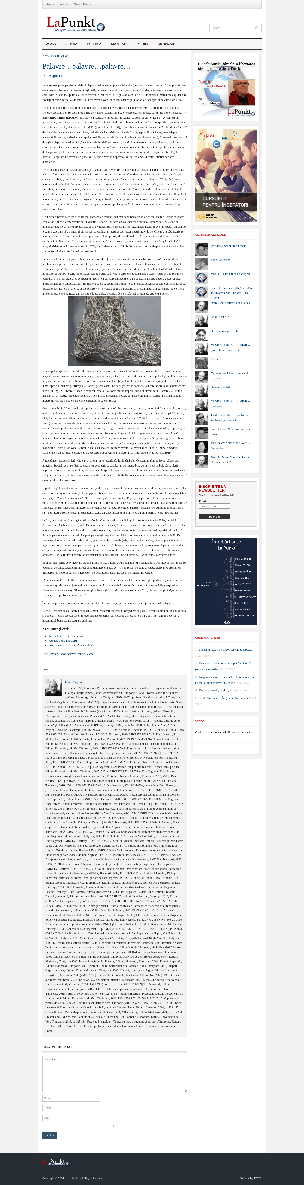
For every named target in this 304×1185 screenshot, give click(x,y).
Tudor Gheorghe (220, 259)
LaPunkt (73, 1178)
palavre (71, 653)
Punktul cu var (59, 55)
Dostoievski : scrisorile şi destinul (230, 302)
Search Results (82, 4)
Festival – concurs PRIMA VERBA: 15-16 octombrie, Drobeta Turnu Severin (232, 293)
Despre (50, 4)
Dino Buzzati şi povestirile (226, 331)
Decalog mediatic (221, 387)
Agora (141, 45)
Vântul (215, 359)
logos (63, 653)
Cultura (68, 45)
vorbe (90, 653)
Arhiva (64, 4)
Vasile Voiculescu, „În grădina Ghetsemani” (224, 698)
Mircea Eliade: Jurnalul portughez (230, 274)
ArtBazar (164, 45)
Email (203, 501)
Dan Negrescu (52, 76)
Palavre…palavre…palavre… (86, 66)
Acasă (51, 43)
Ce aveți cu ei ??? (221, 317)
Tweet (45, 669)
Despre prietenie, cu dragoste (216, 690)
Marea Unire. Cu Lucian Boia (66, 636)
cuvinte (53, 653)
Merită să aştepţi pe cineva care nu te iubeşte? (225, 649)
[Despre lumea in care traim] (76, 23)
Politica (92, 45)
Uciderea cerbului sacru (63, 640)
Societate (117, 45)
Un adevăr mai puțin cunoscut (228, 245)
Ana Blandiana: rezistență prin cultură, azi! (74, 645)
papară (81, 653)
